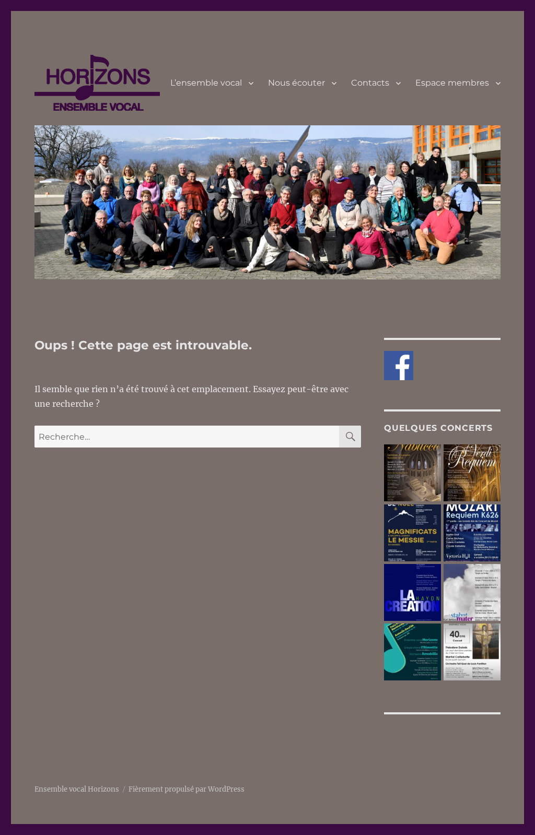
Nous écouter (296, 83)
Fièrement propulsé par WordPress (187, 789)
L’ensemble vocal (206, 83)
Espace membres (452, 83)
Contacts (370, 83)
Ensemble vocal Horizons (76, 789)
